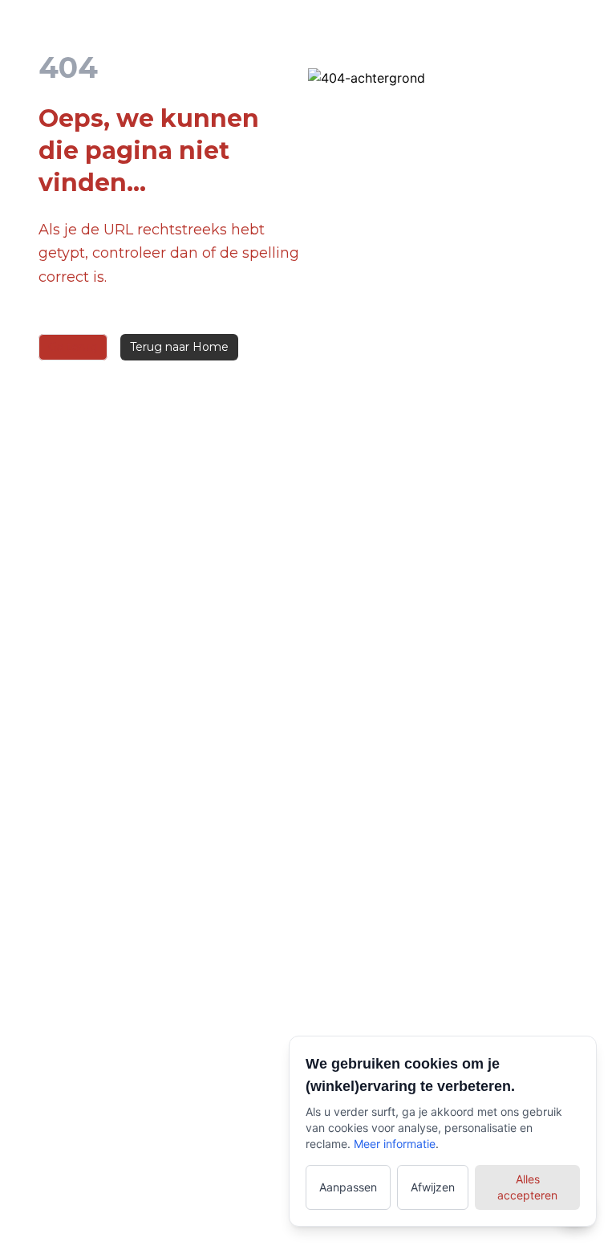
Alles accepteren (527, 1187)
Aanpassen (348, 1187)
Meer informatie (395, 1143)
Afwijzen (433, 1187)
